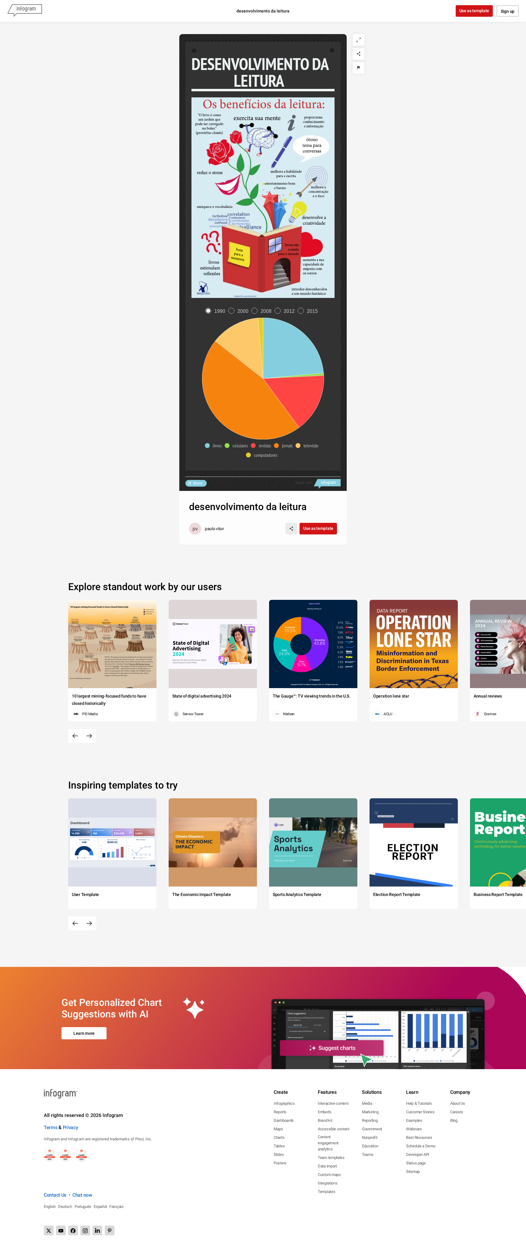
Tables (279, 1146)
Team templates (331, 1157)
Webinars (414, 1129)
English (50, 1206)
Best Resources (419, 1137)
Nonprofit (369, 1137)
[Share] (358, 54)
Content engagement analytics (328, 1143)
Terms (51, 1127)
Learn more (84, 1033)
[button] (215, 446)
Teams (367, 1154)
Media (367, 1103)
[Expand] (358, 40)
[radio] (216, 311)
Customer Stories (420, 1112)
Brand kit (325, 1120)
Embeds (324, 1112)
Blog (454, 1120)
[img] (293, 348)
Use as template (474, 10)
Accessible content (333, 1129)
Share (197, 483)
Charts (279, 1137)
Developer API (417, 1154)
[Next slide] (89, 736)
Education (370, 1146)
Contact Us (55, 1195)
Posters (280, 1163)
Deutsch (65, 1206)
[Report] (358, 68)
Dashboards (284, 1120)
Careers (456, 1112)
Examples (414, 1120)
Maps (278, 1129)
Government (372, 1129)
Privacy (70, 1127)
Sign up (507, 11)
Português (83, 1206)
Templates (326, 1191)
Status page (416, 1163)
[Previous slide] (75, 736)
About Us (457, 1103)
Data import (327, 1166)
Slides (279, 1154)
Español (100, 1206)
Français (116, 1206)
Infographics (284, 1103)
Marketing (370, 1112)
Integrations (327, 1183)
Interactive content (333, 1103)
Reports (280, 1112)
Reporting (369, 1120)
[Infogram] (24, 11)
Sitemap (413, 1171)
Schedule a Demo (420, 1146)
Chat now (82, 1195)
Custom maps (329, 1174)
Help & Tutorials (419, 1103)
